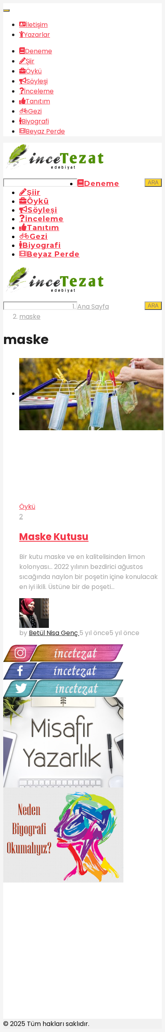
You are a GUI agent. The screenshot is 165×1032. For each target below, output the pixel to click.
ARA (153, 183)
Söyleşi (37, 81)
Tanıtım (38, 101)
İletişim (37, 24)
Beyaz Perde (45, 131)
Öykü (34, 71)
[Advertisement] (63, 959)
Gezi (35, 111)
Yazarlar (37, 34)
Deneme (38, 51)
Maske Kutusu (54, 536)
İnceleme (39, 91)
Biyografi (35, 121)
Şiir (30, 61)
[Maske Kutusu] (90, 430)
